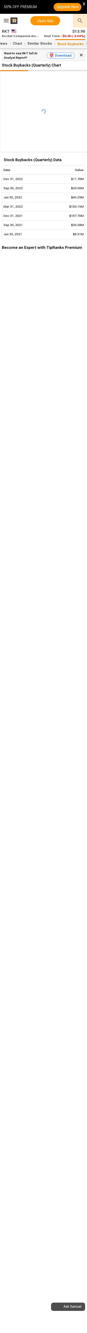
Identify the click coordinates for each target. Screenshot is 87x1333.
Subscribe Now (25, 332)
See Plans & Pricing (62, 332)
